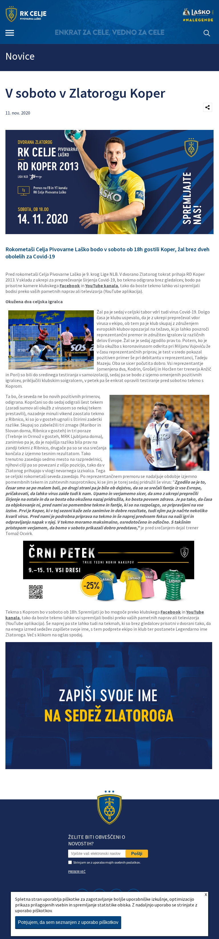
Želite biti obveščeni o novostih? (96, 840)
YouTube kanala (101, 285)
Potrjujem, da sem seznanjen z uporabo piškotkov (68, 922)
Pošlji (136, 853)
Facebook (70, 285)
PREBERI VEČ (77, 871)
